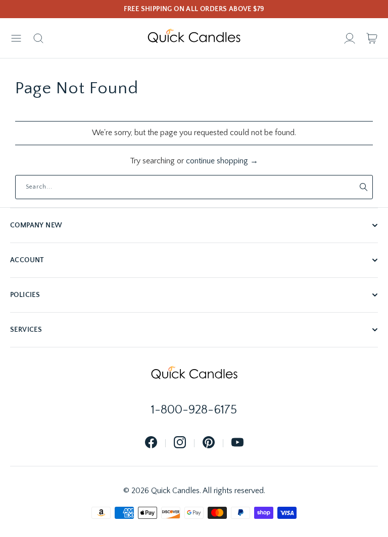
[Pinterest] (209, 443)
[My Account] (350, 38)
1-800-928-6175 (194, 409)
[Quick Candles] (194, 38)
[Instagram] (180, 443)
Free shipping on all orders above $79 (194, 9)
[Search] (38, 38)
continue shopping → (222, 160)
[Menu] (16, 38)
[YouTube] (237, 443)
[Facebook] (151, 443)
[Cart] (372, 38)
